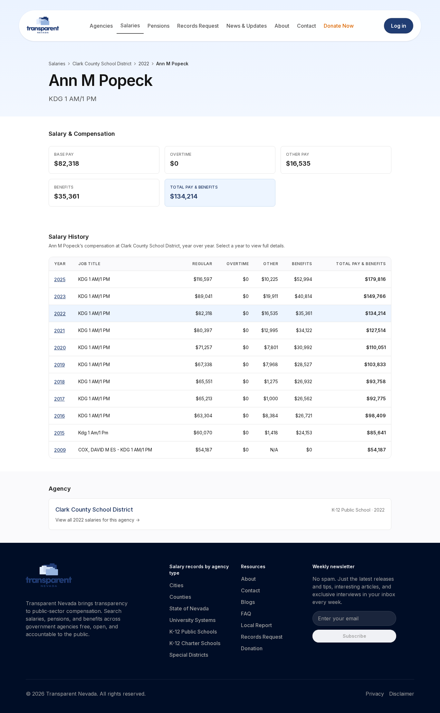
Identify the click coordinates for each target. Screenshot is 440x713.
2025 (59, 279)
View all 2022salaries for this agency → (97, 520)
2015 (59, 433)
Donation (252, 648)
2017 (59, 399)
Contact (306, 26)
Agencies (101, 26)
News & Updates (246, 26)
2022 (60, 313)
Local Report (256, 625)
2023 (60, 296)
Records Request (198, 26)
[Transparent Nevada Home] (49, 576)
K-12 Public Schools (193, 631)
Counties (180, 597)
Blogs (248, 602)
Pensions (158, 26)
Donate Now (339, 26)
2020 (60, 347)
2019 (59, 364)
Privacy (375, 693)
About (281, 26)
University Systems (192, 620)
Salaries (130, 25)
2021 (59, 330)
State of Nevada (189, 608)
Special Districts (188, 655)
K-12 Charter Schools (194, 643)
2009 (60, 450)
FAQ (246, 613)
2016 (59, 416)
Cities (176, 585)
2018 (59, 381)
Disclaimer (401, 693)
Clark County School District (101, 63)
